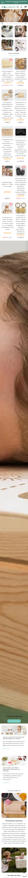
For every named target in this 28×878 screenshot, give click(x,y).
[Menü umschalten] (2, 7)
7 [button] (18, 23)
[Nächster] (26, 23)
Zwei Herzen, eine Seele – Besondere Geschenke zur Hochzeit (11, 769)
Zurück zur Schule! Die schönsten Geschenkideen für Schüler (14, 737)
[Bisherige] (2, 23)
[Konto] (21, 6)
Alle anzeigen (14, 721)
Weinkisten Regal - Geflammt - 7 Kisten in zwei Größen (7, 184)
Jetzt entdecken (14, 55)
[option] (14, 15)
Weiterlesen (6, 748)
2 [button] (9, 23)
